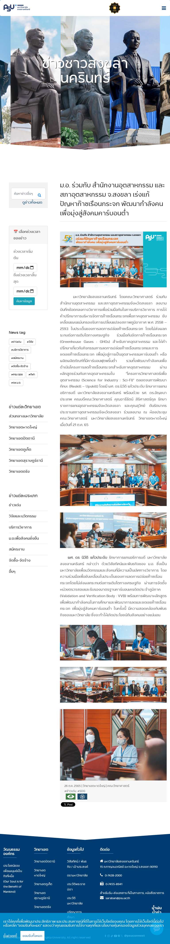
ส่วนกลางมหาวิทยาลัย (26, 416)
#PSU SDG (17, 374)
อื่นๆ (12, 571)
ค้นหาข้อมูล (24, 301)
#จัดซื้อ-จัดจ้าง (19, 366)
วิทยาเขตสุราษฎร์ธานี (26, 460)
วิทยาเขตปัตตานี (22, 438)
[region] (85, 928)
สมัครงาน (16, 549)
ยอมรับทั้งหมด (32, 935)
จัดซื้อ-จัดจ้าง (20, 560)
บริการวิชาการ (20, 527)
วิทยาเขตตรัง (19, 471)
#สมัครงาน (17, 358)
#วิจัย (30, 342)
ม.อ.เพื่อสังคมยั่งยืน (24, 538)
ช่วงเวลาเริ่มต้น (23, 255)
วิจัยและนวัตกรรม (22, 516)
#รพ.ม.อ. (16, 383)
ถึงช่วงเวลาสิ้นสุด (25, 278)
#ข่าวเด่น (16, 342)
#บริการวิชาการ (20, 350)
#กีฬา (32, 374)
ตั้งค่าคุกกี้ (10, 935)
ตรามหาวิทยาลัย (77, 875)
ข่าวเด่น (15, 505)
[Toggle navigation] (162, 8)
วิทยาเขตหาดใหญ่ (23, 427)
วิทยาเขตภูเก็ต (20, 449)
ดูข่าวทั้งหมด (32, 202)
